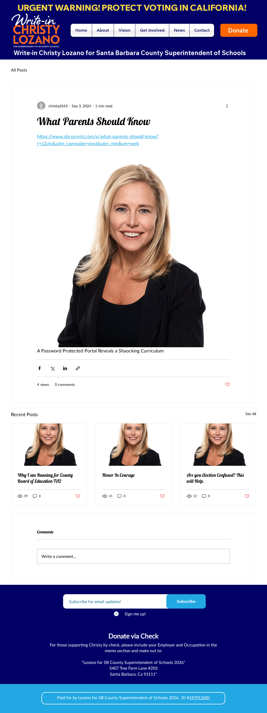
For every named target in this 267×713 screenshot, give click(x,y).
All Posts (19, 69)
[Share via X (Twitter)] (52, 368)
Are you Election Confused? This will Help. (215, 478)
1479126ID (199, 697)
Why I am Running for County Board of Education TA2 (45, 478)
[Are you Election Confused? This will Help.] (218, 444)
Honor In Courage (118, 475)
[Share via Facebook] (39, 368)
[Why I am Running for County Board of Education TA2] (49, 444)
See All (250, 413)
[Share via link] (77, 368)
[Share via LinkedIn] (65, 368)
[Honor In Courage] (133, 444)
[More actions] (227, 106)
